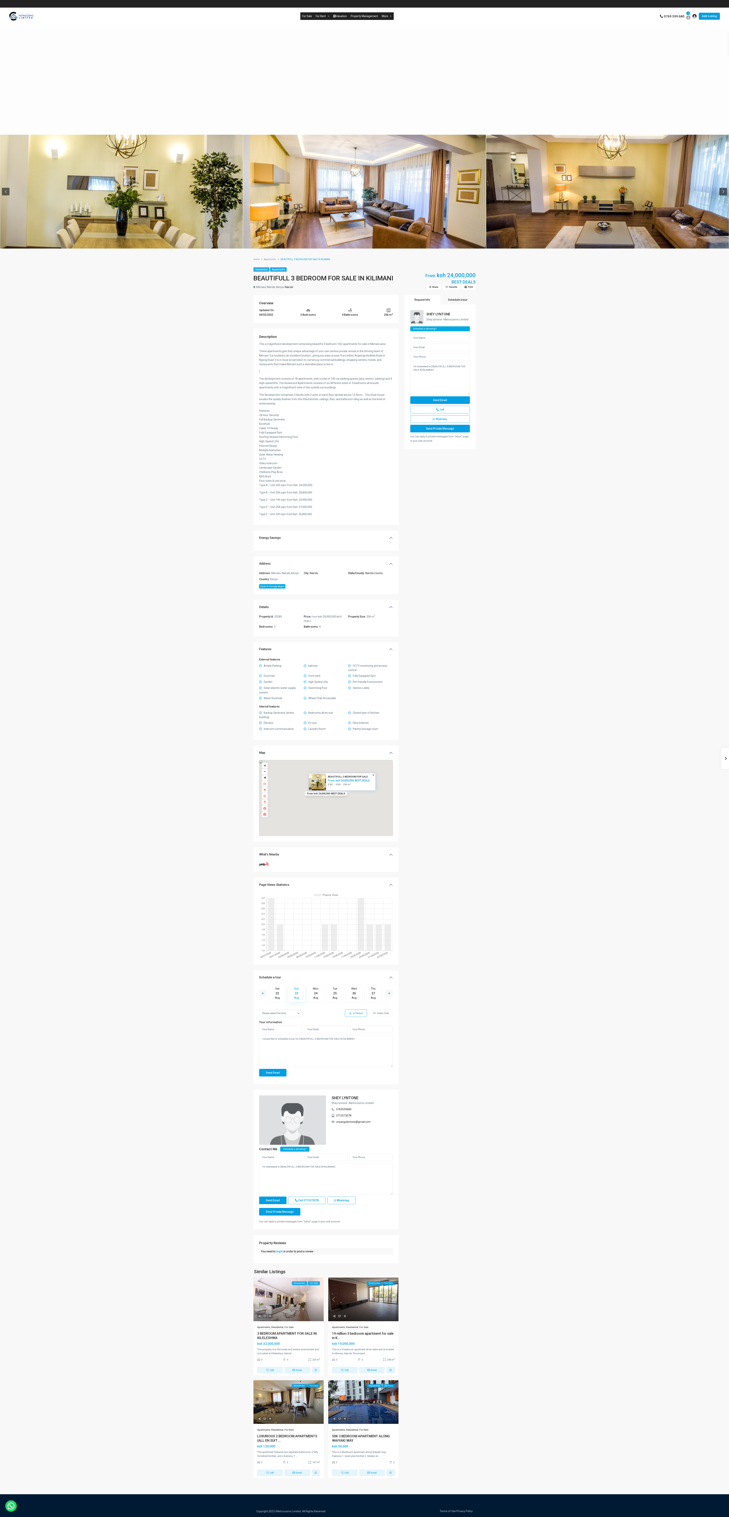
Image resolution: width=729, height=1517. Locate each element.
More (385, 16)
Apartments (270, 259)
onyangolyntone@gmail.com (353, 1121)
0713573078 (343, 1115)
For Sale (307, 16)
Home (256, 259)
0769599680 (343, 1109)
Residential (261, 269)
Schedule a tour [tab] (458, 299)
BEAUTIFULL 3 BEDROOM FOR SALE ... (349, 776)
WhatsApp (342, 1200)
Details (264, 607)
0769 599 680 (674, 16)
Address (265, 563)
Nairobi (289, 287)
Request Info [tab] (422, 299)
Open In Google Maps (272, 586)
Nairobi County (374, 573)
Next (389, 993)
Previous (263, 993)
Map (262, 753)
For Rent (321, 16)
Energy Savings (270, 538)
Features (265, 649)
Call (308, 1200)
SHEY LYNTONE (345, 1098)
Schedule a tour (270, 977)
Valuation (341, 16)
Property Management (364, 16)
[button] (11, 1506)
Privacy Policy (464, 1511)
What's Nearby (269, 854)
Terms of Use (448, 1511)
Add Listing (709, 16)
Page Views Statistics (274, 885)
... (293, 1353)
